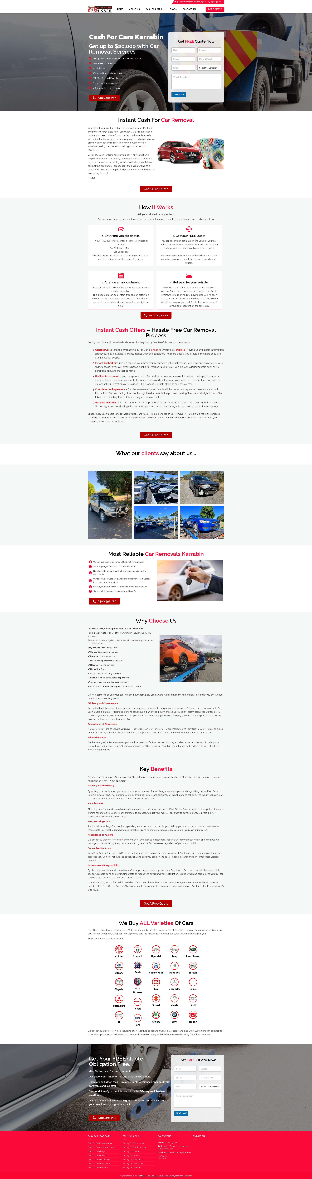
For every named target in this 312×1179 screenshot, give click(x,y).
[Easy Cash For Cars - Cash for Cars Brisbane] (100, 9)
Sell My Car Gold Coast (133, 1159)
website (180, 349)
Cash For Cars (154, 9)
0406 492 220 (171, 1142)
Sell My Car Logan (131, 1151)
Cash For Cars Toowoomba (100, 1143)
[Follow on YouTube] (164, 1157)
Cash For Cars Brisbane (98, 1167)
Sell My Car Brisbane (132, 1167)
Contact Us (189, 9)
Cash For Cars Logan (97, 1151)
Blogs (173, 9)
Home (120, 9)
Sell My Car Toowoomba (133, 1143)
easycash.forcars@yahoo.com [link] (177, 1152)
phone (154, 349)
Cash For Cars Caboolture (99, 1163)
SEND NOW (178, 94)
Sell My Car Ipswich (131, 1155)
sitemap (188, 1176)
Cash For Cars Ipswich (97, 1155)
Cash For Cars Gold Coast (99, 1159)
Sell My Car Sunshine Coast (135, 1147)
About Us (134, 9)
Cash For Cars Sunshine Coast (101, 1147)
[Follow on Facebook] (160, 1157)
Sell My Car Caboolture (133, 1163)
